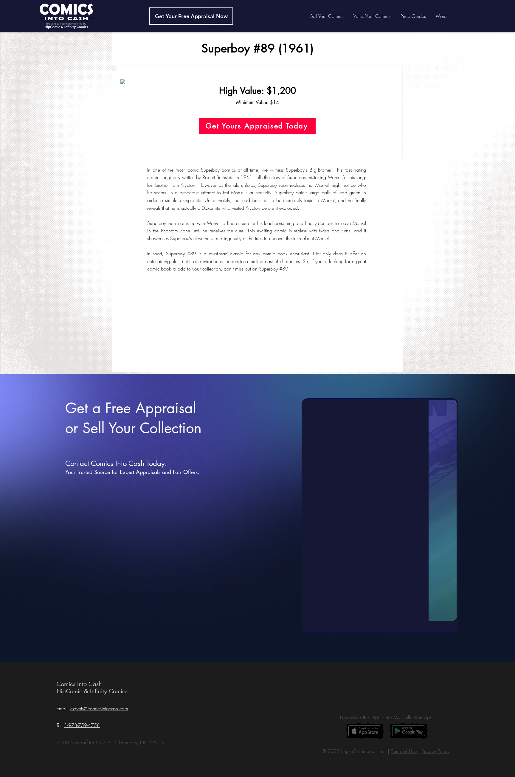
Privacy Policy (435, 751)
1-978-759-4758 (82, 725)
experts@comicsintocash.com (99, 708)
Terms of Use (404, 751)
